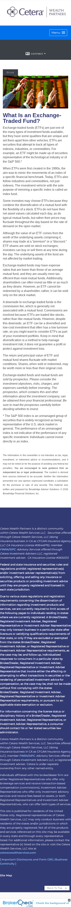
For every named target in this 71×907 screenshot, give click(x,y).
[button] (58, 32)
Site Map (6, 875)
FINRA (4, 549)
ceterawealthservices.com (18, 852)
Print (10, 72)
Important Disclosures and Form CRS (27, 859)
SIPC (12, 549)
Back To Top (55, 888)
